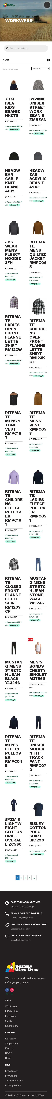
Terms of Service (14, 1080)
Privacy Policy (13, 1085)
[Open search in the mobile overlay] (26, 48)
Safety (8, 1020)
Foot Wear (11, 1015)
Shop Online (12, 1043)
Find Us (9, 1048)
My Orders (11, 1075)
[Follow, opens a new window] (7, 990)
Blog (7, 1057)
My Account (11, 1070)
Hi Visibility (11, 1011)
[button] (47, 5)
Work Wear (11, 1006)
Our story (10, 1038)
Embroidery (11, 1025)
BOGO (8, 1053)
